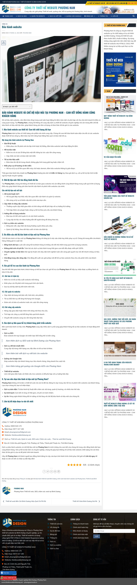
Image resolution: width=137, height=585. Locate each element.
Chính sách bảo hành (80, 538)
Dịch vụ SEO (22, 16)
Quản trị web (26, 439)
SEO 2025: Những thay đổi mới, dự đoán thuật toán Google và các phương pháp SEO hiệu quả (120, 321)
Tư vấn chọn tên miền (112, 157)
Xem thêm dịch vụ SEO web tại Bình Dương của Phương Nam (33, 340)
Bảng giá (89, 16)
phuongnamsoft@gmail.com (20, 432)
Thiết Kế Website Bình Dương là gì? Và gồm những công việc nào (119, 404)
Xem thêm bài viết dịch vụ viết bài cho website (26, 353)
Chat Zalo (6, 573)
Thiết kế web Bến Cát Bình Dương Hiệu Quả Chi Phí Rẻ (25, 501)
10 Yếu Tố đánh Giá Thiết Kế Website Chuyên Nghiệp (118, 279)
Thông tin (104, 16)
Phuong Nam (27, 33)
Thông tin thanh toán (80, 524)
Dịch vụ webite (55, 545)
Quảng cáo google (73, 16)
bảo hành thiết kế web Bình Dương (46, 478)
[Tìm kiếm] (133, 16)
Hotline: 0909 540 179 (9, 578)
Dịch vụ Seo (54, 548)
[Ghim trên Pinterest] (55, 471)
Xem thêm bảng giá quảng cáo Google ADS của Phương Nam (33, 366)
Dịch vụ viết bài (55, 16)
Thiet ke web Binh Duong (61, 439)
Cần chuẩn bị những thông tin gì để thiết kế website (118, 238)
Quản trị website (38, 16)
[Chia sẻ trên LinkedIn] (58, 471)
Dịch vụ (53, 541)
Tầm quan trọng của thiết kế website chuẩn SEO (119, 197)
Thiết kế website (56, 524)
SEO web (35, 439)
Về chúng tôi (54, 527)
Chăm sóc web (45, 439)
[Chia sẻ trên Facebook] (44, 471)
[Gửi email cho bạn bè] (51, 471)
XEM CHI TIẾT (132, 3)
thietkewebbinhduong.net (21, 435)
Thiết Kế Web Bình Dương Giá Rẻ (85, 501)
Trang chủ (9, 16)
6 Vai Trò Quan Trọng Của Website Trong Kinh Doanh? (118, 363)
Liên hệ (115, 16)
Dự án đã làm (55, 531)
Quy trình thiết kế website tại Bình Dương (118, 117)
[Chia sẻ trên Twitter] (47, 471)
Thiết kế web (16, 439)
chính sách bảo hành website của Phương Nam (71, 478)
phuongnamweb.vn (30, 582)
